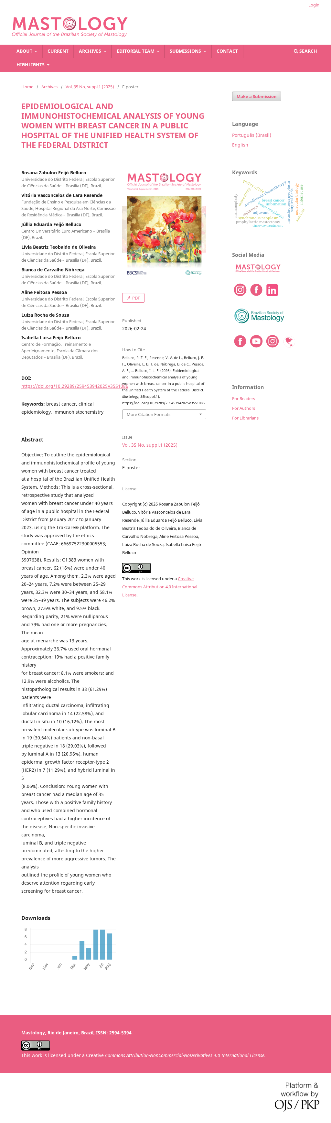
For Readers (243, 398)
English (240, 145)
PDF (135, 298)
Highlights (31, 64)
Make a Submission (257, 96)
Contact (227, 51)
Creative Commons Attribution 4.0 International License (159, 587)
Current (58, 51)
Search (307, 51)
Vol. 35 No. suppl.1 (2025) (90, 87)
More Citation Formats (148, 414)
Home (27, 87)
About (25, 51)
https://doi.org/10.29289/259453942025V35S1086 (74, 386)
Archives (90, 51)
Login (313, 5)
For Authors (243, 408)
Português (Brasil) (251, 135)
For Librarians (245, 418)
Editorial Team (136, 51)
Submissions (186, 51)
